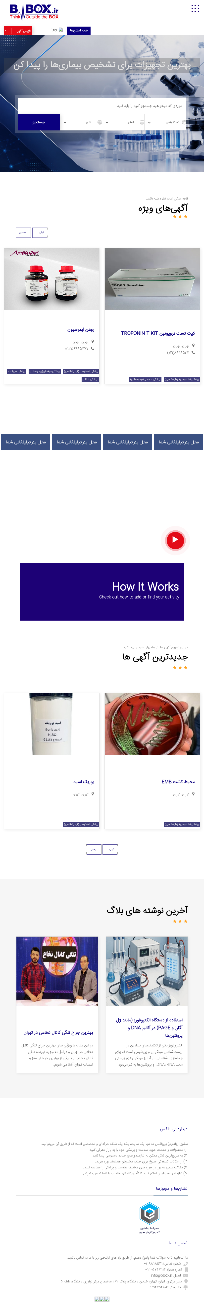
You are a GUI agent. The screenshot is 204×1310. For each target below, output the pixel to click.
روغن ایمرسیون (80, 329)
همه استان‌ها (79, 31)
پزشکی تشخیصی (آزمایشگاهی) (182, 379)
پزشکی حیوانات (16, 371)
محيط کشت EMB (178, 782)
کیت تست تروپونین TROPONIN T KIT (158, 333)
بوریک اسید (83, 782)
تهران (176, 346)
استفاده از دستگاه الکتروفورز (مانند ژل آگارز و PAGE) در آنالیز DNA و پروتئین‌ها (149, 1028)
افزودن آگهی (23, 31)
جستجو (39, 122)
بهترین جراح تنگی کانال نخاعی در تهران (58, 1032)
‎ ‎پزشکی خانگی (90, 379)
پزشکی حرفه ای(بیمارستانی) (145, 379)
